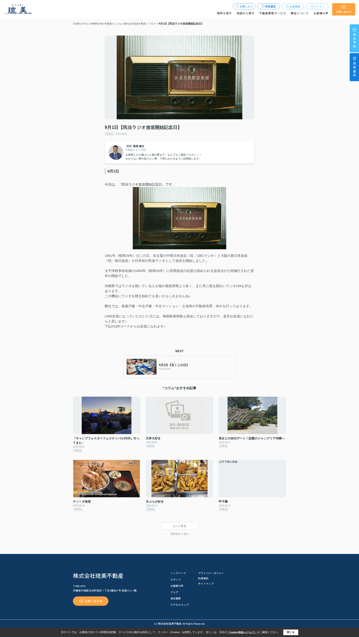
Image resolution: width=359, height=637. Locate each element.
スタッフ (175, 579)
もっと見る (179, 525)
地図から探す (245, 13)
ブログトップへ (179, 533)
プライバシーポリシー (211, 573)
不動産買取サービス (272, 13)
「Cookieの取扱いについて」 (242, 632)
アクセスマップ (179, 605)
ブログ (174, 592)
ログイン (319, 6)
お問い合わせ (344, 12)
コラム (109, 133)
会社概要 (175, 598)
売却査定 (354, 69)
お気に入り (246, 6)
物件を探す (224, 13)
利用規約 (203, 578)
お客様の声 (320, 13)
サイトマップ (206, 583)
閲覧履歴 (270, 6)
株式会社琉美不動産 (98, 575)
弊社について (300, 13)
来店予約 (354, 41)
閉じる (291, 632)
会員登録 (295, 6)
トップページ (178, 573)
